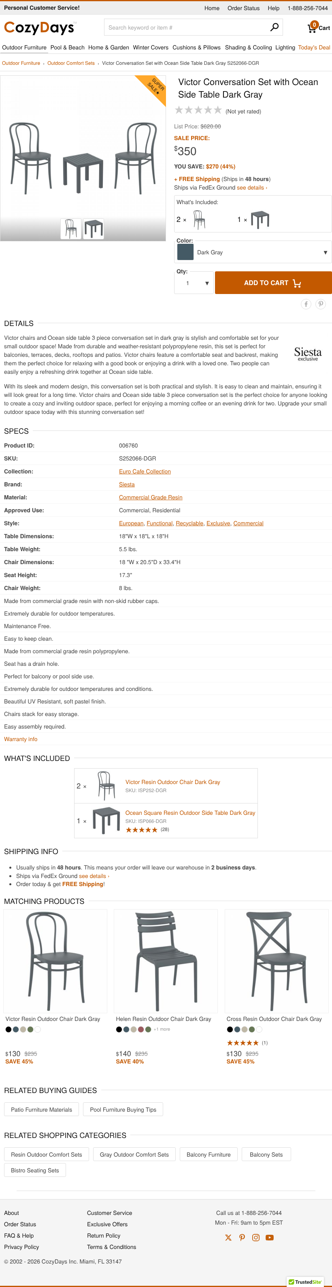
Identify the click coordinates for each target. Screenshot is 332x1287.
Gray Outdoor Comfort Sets (134, 1154)
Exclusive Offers (107, 1224)
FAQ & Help (19, 1235)
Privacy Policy (21, 1246)
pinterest (242, 1237)
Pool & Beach (67, 47)
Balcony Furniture (209, 1154)
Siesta (127, 484)
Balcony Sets (266, 1154)
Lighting (285, 47)
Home (211, 8)
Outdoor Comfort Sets (71, 63)
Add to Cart (267, 282)
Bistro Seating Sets (35, 1170)
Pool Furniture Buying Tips (123, 1109)
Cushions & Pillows (196, 47)
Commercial (248, 523)
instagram (255, 1237)
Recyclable (189, 523)
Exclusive (218, 523)
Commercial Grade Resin (151, 497)
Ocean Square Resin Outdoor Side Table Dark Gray (190, 812)
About (11, 1212)
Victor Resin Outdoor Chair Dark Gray (173, 782)
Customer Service (109, 1212)
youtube (269, 1237)
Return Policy (104, 1235)
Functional (159, 523)
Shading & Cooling (248, 47)
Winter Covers (150, 47)
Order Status (244, 8)
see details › (252, 187)
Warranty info (20, 739)
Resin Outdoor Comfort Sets (46, 1154)
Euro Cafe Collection (145, 471)
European (131, 523)
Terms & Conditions (111, 1246)
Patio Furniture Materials (41, 1109)
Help (274, 8)
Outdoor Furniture (24, 47)
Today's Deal (314, 47)
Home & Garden (108, 47)
